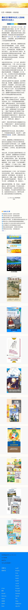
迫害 (18, 36)
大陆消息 (16, 12)
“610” (8, 36)
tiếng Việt (17, 606)
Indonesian (4, 596)
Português (17, 588)
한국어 (3, 603)
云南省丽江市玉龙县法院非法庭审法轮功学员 (14, 223)
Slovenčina (17, 593)
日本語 (3, 601)
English (17, 578)
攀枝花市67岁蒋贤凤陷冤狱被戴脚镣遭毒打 (13, 221)
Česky (16, 573)
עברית (3, 588)
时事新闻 (8, 12)
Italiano (3, 598)
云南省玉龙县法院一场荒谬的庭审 (11, 215)
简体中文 (4, 570)
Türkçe (16, 601)
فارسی (17, 583)
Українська (18, 603)
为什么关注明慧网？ (6, 563)
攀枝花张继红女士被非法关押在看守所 (12, 217)
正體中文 (4, 568)
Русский (17, 591)
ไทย (16, 598)
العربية (16, 568)
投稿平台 (4, 560)
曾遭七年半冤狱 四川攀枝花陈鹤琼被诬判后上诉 (15, 219)
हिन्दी (3, 591)
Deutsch (17, 575)
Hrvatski (3, 593)
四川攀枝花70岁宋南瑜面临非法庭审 (12, 225)
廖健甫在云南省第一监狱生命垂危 (11, 213)
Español (17, 580)
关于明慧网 (4, 557)
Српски (17, 596)
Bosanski (17, 570)
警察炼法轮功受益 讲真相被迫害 (11, 229)
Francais (17, 585)
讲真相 (9, 135)
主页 (2, 12)
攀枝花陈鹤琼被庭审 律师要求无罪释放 (13, 227)
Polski (3, 606)
